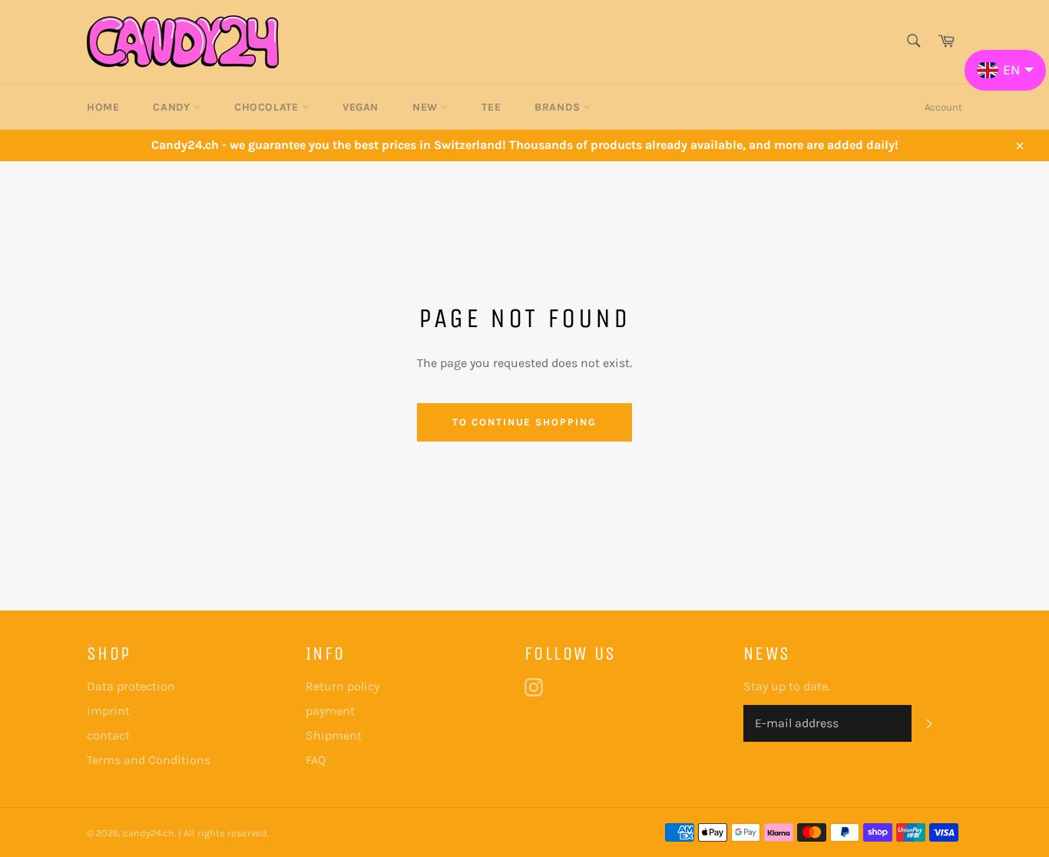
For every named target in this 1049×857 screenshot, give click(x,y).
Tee (491, 107)
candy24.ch (148, 833)
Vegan (360, 107)
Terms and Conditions (148, 760)
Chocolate (268, 107)
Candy (173, 107)
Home (103, 107)
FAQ (316, 760)
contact (108, 735)
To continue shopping (524, 422)
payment (330, 710)
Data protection (131, 686)
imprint (108, 710)
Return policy (342, 686)
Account (943, 107)
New (426, 107)
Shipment (334, 735)
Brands (559, 107)
